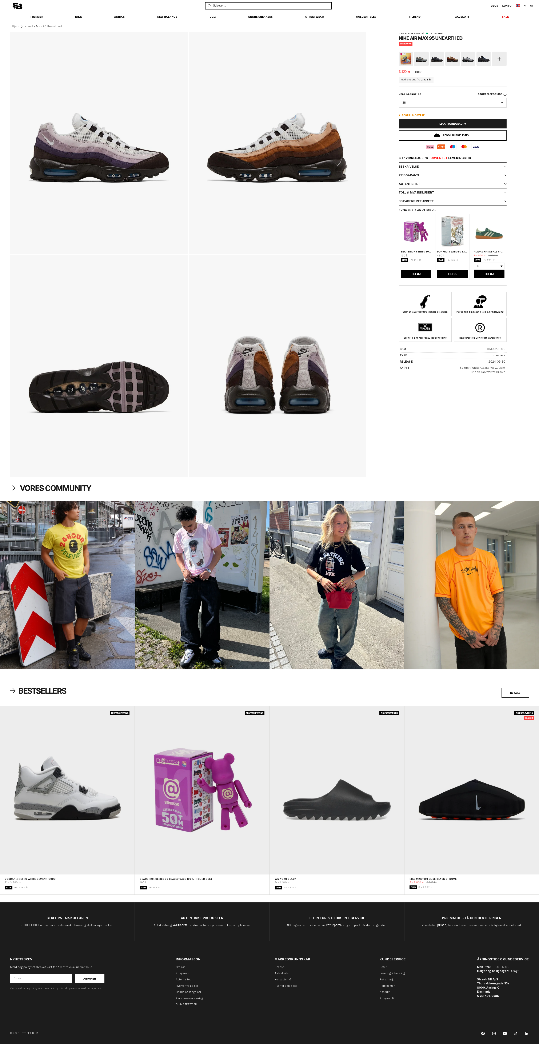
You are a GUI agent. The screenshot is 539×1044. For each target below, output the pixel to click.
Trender (36, 16)
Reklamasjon (388, 979)
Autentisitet (183, 979)
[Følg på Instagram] (494, 1033)
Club (494, 5)
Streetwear (314, 16)
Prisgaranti (183, 973)
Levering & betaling (392, 973)
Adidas (119, 16)
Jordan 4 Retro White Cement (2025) (30, 879)
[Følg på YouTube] (505, 1033)
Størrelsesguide (490, 94)
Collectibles (366, 16)
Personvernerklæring (189, 998)
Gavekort (462, 16)
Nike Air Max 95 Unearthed (43, 26)
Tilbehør (415, 16)
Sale (505, 16)
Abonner (89, 978)
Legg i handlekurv (452, 123)
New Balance (167, 16)
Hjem (15, 26)
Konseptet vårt (284, 979)
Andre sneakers (260, 16)
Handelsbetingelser (188, 991)
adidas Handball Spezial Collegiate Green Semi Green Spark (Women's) (489, 251)
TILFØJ (416, 274)
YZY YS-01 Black (285, 879)
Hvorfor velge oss (187, 985)
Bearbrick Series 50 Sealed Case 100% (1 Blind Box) (416, 251)
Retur (383, 967)
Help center (387, 985)
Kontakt (385, 991)
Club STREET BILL (187, 1004)
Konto (507, 5)
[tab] (39, 690)
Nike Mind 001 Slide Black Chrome (433, 879)
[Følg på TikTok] (516, 1033)
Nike (78, 16)
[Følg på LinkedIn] (527, 1033)
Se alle (515, 692)
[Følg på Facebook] (483, 1033)
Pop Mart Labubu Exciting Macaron (452, 251)
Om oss (180, 967)
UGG (213, 16)
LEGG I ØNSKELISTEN (456, 135)
